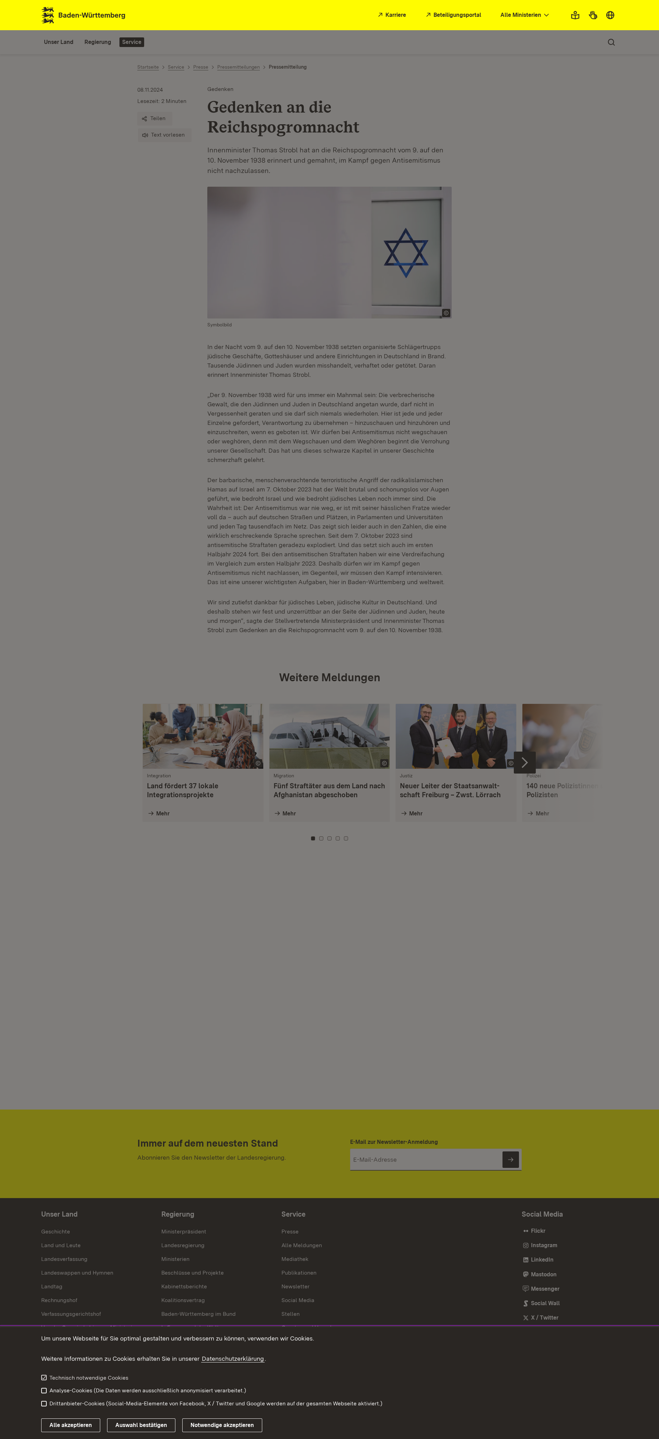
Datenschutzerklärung (233, 1358)
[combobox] (525, 15)
